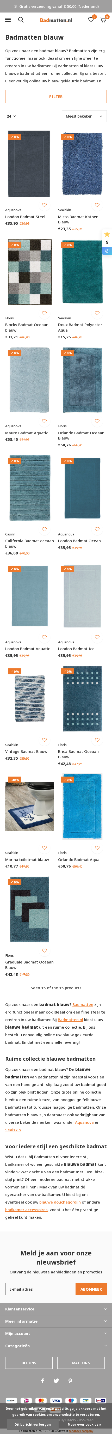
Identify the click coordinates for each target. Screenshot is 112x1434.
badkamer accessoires (26, 1209)
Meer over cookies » (84, 1424)
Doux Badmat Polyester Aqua (80, 327)
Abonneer (91, 1289)
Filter (56, 96)
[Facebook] (42, 1381)
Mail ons (81, 1362)
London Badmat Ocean (79, 540)
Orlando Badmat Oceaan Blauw (81, 435)
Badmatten (82, 1004)
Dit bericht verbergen (33, 1424)
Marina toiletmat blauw (27, 859)
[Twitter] (56, 1381)
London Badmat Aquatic (27, 648)
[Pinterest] (70, 1381)
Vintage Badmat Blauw (26, 751)
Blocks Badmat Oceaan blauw (26, 327)
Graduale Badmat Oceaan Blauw (29, 964)
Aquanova (85, 1122)
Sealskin (13, 1129)
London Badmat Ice (76, 648)
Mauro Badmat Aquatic (26, 432)
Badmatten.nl (70, 1019)
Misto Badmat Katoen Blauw (78, 219)
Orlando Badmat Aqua (78, 859)
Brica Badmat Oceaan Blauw (78, 754)
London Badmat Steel (25, 216)
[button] (8, 19)
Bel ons (29, 1362)
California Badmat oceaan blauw (29, 543)
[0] (102, 19)
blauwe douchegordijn (60, 1202)
